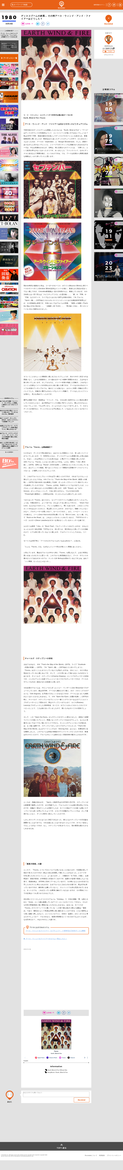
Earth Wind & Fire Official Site (57, 1070)
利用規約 (102, 1155)
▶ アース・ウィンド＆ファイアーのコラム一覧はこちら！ (45, 939)
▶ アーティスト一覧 (9, 58)
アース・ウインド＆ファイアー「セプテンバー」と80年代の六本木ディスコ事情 (55, 931)
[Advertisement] (9, 367)
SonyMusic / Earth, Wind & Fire (57, 1072)
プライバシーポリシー (114, 1155)
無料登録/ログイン (99, 4)
